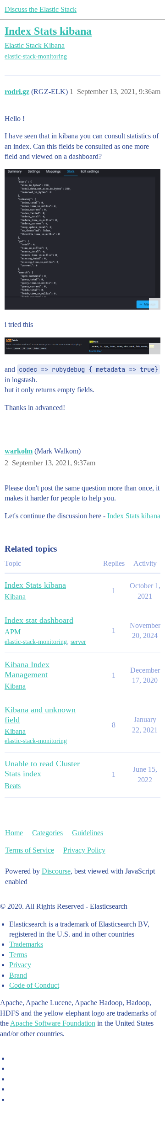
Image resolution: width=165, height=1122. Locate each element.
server (78, 641)
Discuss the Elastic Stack (41, 9)
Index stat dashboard (39, 620)
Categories (47, 833)
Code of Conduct (34, 985)
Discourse (56, 871)
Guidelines (87, 833)
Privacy (20, 965)
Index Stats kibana (48, 31)
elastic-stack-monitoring (36, 56)
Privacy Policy (84, 850)
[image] (82, 239)
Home (14, 833)
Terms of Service (29, 850)
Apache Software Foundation (52, 1023)
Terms (18, 955)
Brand (18, 975)
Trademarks (26, 944)
